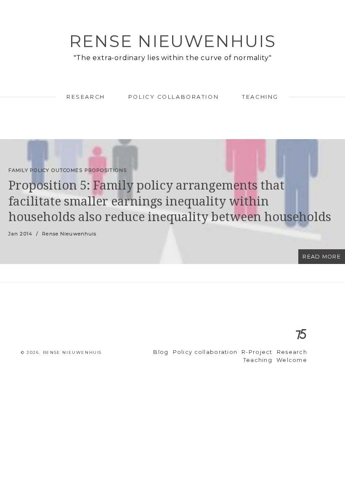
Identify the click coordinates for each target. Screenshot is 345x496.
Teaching (260, 97)
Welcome (291, 360)
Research (85, 97)
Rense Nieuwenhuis (172, 41)
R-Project (257, 352)
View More (172, 201)
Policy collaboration (173, 97)
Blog (160, 352)
